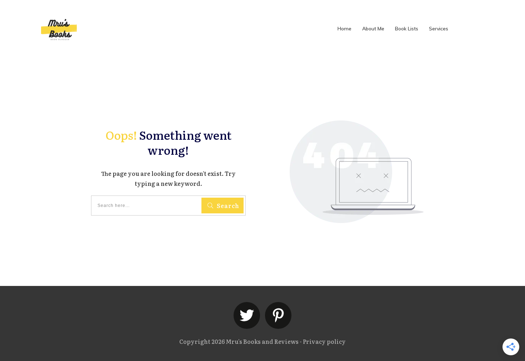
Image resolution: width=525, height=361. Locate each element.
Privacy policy (324, 341)
